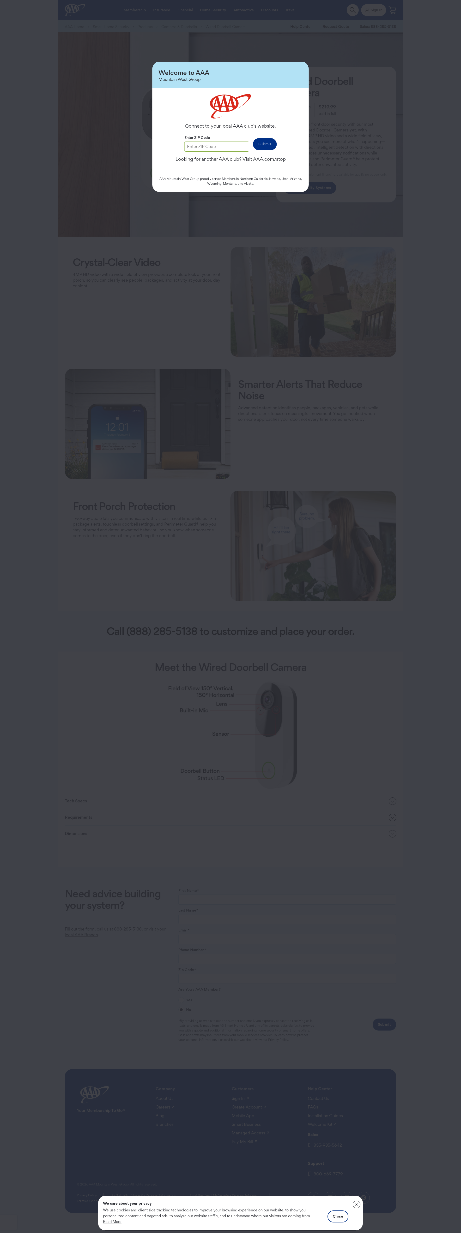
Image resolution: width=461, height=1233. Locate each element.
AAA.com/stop (269, 159)
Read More (112, 1221)
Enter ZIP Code (197, 137)
